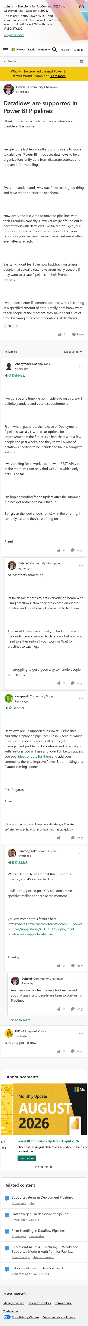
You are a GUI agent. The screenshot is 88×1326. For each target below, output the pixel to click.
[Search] (54, 49)
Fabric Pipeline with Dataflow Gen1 (37, 1268)
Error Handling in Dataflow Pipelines (38, 1230)
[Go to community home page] (31, 49)
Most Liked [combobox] (73, 352)
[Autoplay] (37, 1166)
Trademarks (10, 1311)
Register (65, 49)
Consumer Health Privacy (59, 1317)
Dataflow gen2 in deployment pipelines (41, 1214)
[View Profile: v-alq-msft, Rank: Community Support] (8, 698)
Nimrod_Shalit (27, 851)
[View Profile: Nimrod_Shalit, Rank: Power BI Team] (12, 853)
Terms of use (63, 1303)
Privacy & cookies (40, 1303)
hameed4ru (36, 1236)
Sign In (78, 49)
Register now (14, 35)
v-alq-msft (22, 696)
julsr (31, 1203)
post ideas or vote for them (31, 756)
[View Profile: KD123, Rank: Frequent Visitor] (8, 1033)
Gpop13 (34, 1220)
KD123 (19, 1031)
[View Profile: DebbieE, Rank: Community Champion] (8, 89)
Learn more (58, 76)
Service (12, 61)
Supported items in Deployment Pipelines (42, 1197)
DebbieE (21, 87)
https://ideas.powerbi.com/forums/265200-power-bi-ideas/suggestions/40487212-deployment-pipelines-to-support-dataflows (45, 929)
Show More (22, 1020)
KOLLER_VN (41, 1274)
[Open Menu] (82, 61)
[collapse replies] (44, 360)
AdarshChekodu (43, 1257)
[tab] (42, 1166)
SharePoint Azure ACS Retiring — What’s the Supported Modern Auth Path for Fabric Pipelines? (45, 1249)
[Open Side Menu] (5, 49)
